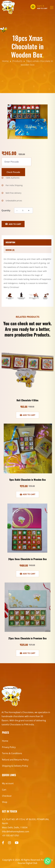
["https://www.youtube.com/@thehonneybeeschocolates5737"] (16, 842)
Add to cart (15, 224)
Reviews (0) (10, 250)
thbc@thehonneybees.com (15, 831)
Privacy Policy (9, 747)
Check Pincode (13, 172)
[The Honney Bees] (8, 7)
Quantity (5, 210)
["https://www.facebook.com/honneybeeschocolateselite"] (3, 842)
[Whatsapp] (47, 861)
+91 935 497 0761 (10, 835)
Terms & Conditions (12, 753)
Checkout (6, 795)
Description (10, 242)
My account (8, 783)
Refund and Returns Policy (15, 759)
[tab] (27, 242)
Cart (4, 789)
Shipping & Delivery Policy (15, 765)
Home (5, 740)
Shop (4, 802)
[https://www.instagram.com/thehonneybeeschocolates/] (9, 842)
